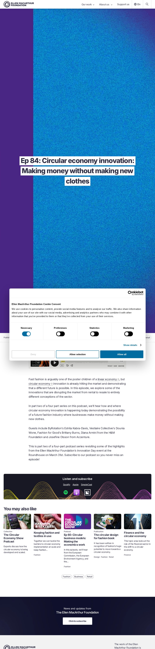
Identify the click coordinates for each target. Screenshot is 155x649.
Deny (33, 354)
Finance (127, 555)
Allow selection (77, 354)
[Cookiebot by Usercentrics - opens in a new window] (130, 293)
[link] (17, 541)
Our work (87, 4)
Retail (147, 337)
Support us (123, 4)
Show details (130, 345)
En (138, 4)
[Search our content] (147, 4)
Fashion (37, 555)
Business (78, 576)
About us (104, 4)
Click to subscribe (77, 621)
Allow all (121, 354)
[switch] (60, 333)
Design (97, 557)
